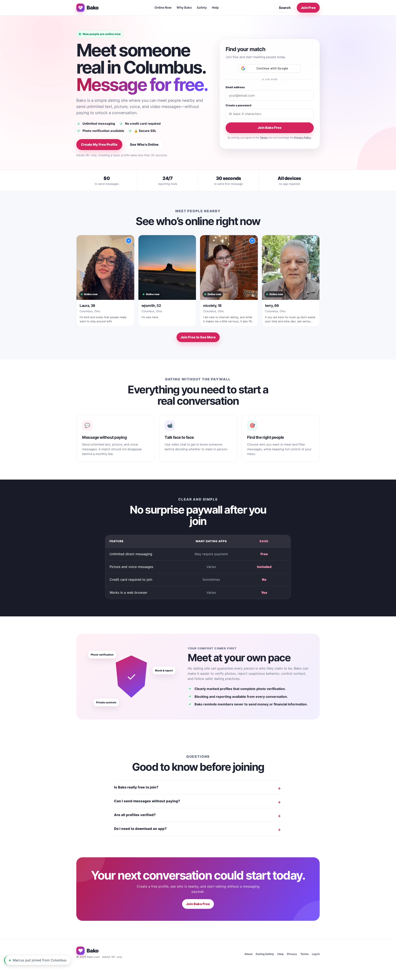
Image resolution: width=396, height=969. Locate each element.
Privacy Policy (302, 137)
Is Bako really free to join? (136, 787)
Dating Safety (265, 954)
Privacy (292, 954)
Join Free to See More (198, 337)
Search (285, 8)
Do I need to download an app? (140, 829)
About (248, 954)
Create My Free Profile (99, 144)
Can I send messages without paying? (147, 801)
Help (215, 7)
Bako (93, 8)
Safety (202, 7)
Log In (316, 954)
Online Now (163, 7)
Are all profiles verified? (135, 815)
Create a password (238, 105)
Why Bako (184, 7)
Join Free (308, 8)
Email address (235, 87)
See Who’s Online (144, 144)
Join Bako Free (270, 128)
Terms (264, 137)
